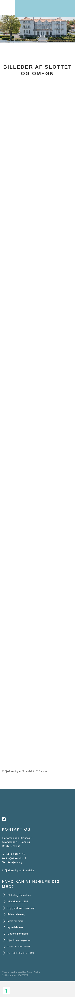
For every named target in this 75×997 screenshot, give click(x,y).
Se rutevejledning (12, 862)
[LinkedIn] (18, 819)
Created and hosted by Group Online (21, 972)
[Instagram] (12, 819)
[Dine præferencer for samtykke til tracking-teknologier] (6, 990)
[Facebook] (5, 819)
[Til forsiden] (45, 6)
